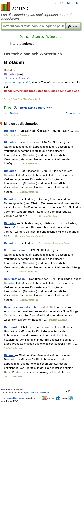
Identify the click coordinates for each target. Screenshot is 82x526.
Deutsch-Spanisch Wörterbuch (41, 36)
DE (69, 3)
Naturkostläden (14, 278)
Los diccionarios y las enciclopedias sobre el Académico (36, 17)
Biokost (14, 113)
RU (54, 3)
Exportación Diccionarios (13, 398)
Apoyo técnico (31, 392)
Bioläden (10, 170)
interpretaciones (22, 43)
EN (61, 3)
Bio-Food (10, 327)
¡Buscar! (73, 26)
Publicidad (44, 392)
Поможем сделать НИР (36, 107)
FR (76, 3)
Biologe (70, 113)
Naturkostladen (14, 250)
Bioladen (10, 130)
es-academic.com (15, 6)
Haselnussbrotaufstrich (20, 307)
